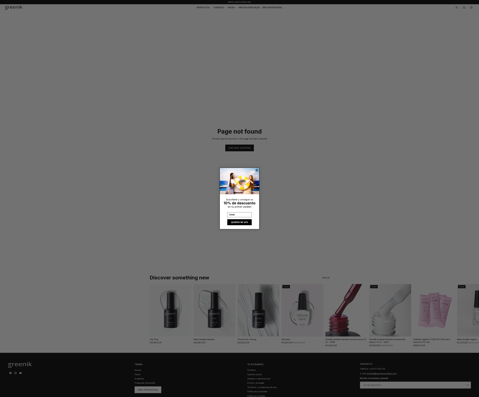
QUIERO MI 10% (239, 222)
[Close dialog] (257, 170)
